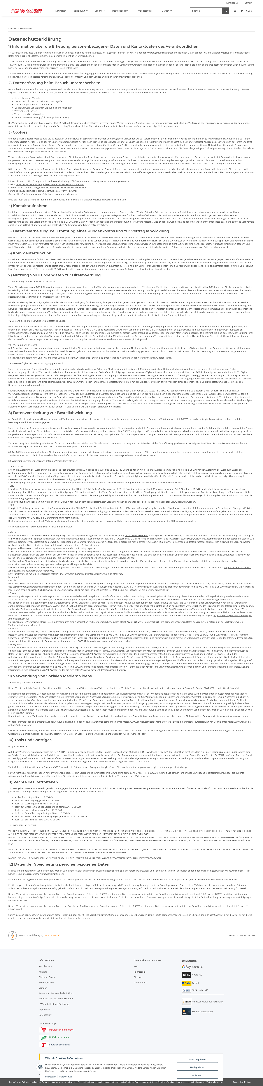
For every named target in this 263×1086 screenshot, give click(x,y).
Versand (43, 987)
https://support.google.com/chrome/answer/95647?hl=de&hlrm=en (52, 187)
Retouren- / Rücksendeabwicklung (56, 993)
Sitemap (138, 977)
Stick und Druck (47, 977)
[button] (235, 10)
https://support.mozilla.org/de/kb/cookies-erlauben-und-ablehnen (50, 184)
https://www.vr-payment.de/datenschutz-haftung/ (100, 669)
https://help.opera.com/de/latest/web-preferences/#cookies (46, 194)
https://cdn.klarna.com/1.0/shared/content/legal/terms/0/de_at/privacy (87, 573)
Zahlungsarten (46, 982)
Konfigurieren (197, 1067)
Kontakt (248, 2)
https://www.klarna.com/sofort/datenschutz (109, 641)
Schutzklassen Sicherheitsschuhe (56, 998)
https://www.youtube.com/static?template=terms (148, 721)
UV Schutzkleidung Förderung (54, 1004)
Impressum (50, 1076)
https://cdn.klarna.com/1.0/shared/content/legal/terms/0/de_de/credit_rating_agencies (52, 548)
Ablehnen (197, 1075)
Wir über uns (233, 2)
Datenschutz (65, 1076)
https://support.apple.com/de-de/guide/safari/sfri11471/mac (46, 190)
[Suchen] (225, 10)
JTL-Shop (247, 1082)
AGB (136, 966)
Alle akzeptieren (197, 1059)
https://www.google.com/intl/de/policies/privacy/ (162, 767)
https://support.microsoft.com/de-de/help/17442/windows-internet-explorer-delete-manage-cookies (78, 181)
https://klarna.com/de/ (136, 535)
